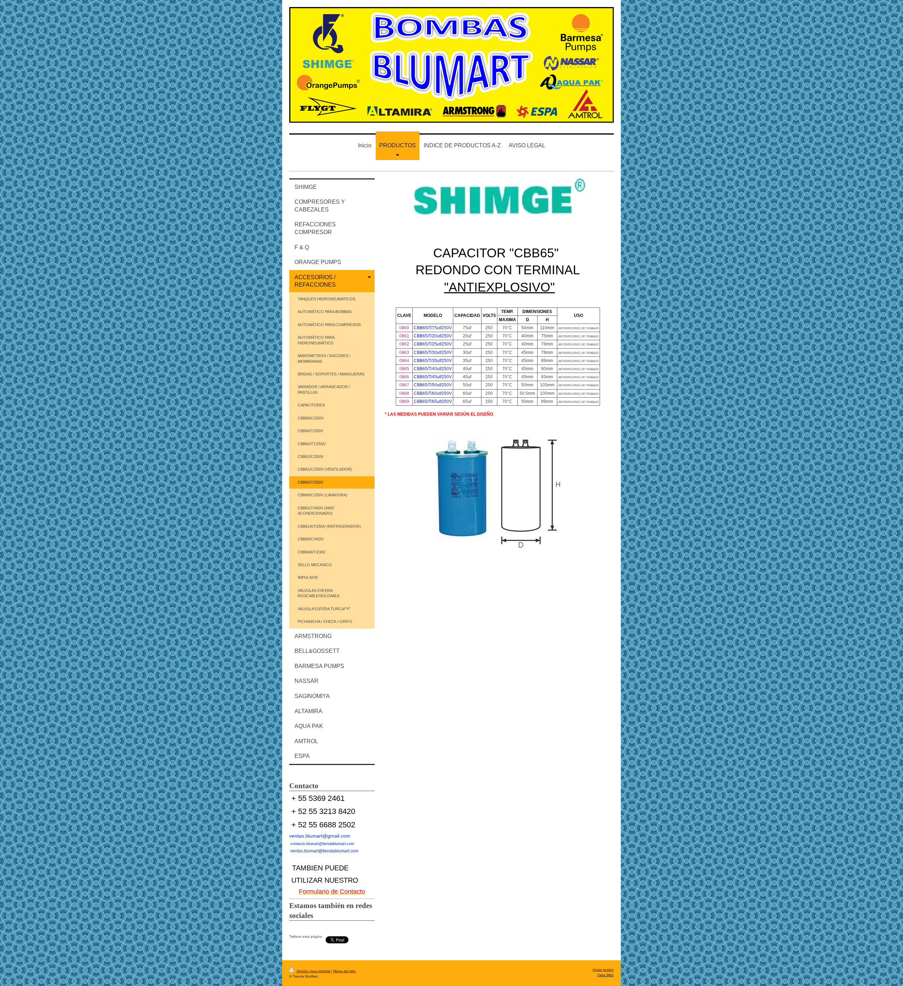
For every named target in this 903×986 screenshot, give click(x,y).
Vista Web (605, 975)
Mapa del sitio (344, 971)
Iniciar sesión (603, 970)
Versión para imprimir (313, 971)
